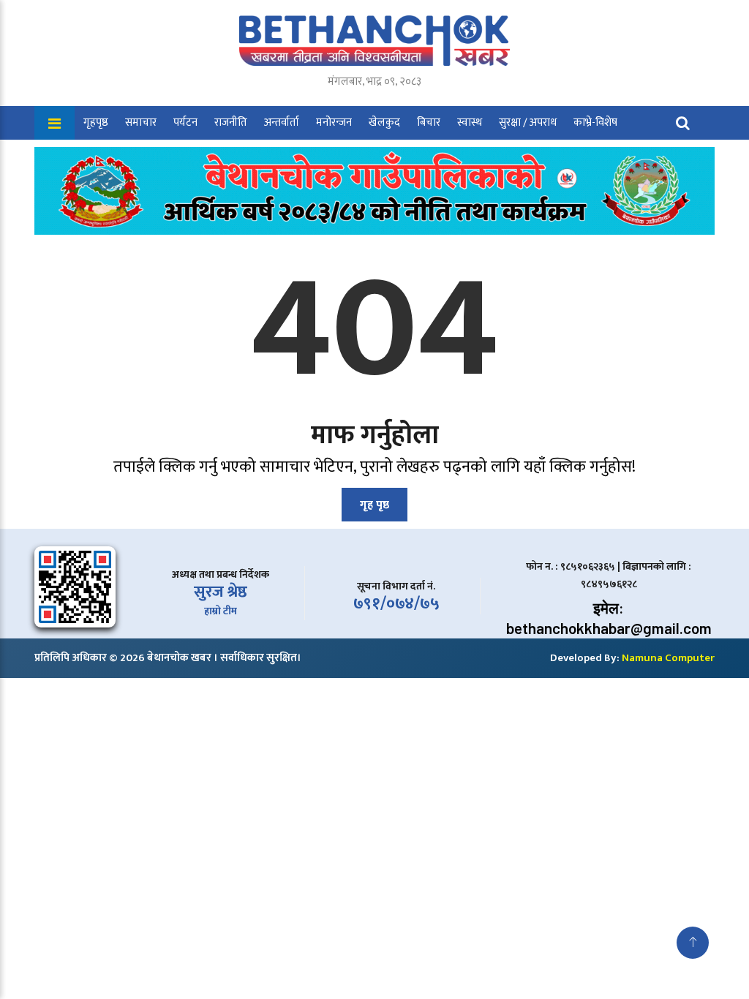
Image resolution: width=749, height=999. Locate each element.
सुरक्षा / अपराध (528, 122)
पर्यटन (185, 122)
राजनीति (230, 122)
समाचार (141, 122)
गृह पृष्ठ (374, 505)
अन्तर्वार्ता (281, 122)
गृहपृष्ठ (95, 122)
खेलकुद (384, 122)
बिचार (428, 122)
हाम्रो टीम (220, 611)
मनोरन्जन (334, 122)
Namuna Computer (668, 658)
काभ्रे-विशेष (595, 122)
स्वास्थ (469, 122)
